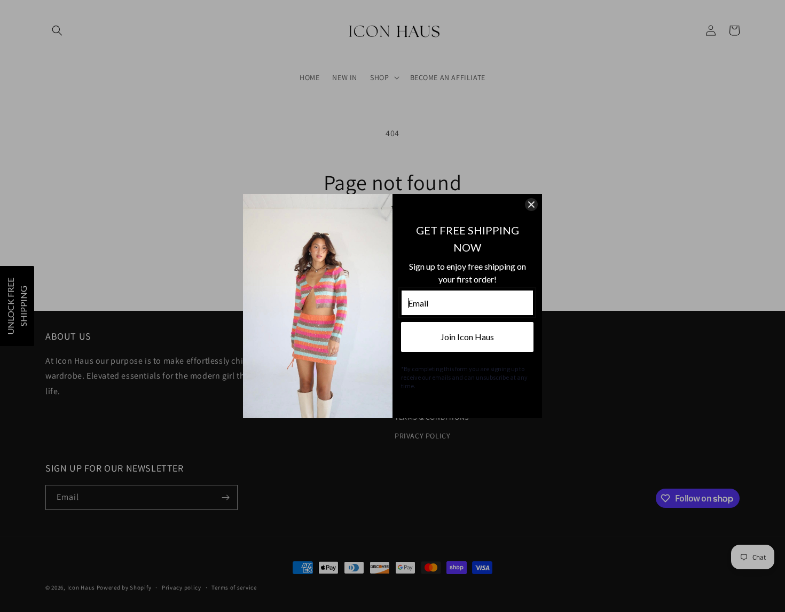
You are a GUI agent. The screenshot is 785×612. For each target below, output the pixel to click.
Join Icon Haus (467, 337)
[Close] (531, 204)
